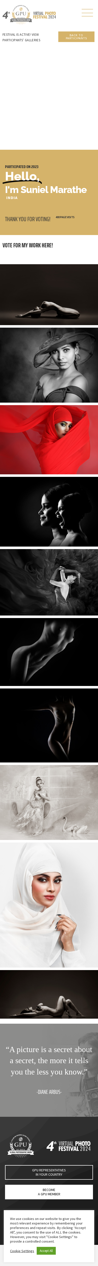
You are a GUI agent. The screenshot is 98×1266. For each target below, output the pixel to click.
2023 (34, 167)
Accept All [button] (46, 1251)
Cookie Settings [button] (22, 1251)
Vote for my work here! (28, 245)
